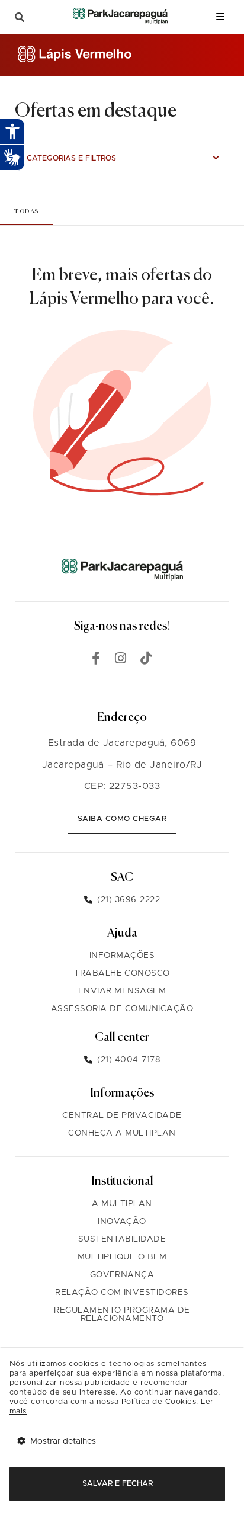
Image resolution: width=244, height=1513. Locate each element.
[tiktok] (146, 660)
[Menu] (220, 17)
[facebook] (96, 660)
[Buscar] (19, 17)
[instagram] (121, 660)
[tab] (26, 211)
